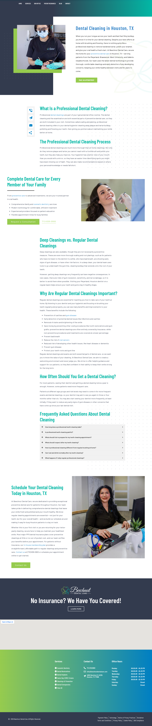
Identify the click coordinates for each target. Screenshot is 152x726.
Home (20, 3)
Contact (67, 3)
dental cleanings (57, 115)
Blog (60, 3)
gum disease (71, 315)
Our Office (37, 3)
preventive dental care (100, 53)
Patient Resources (50, 3)
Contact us (20, 552)
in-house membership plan (35, 545)
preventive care (18, 195)
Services (28, 3)
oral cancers (64, 340)
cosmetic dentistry (41, 204)
